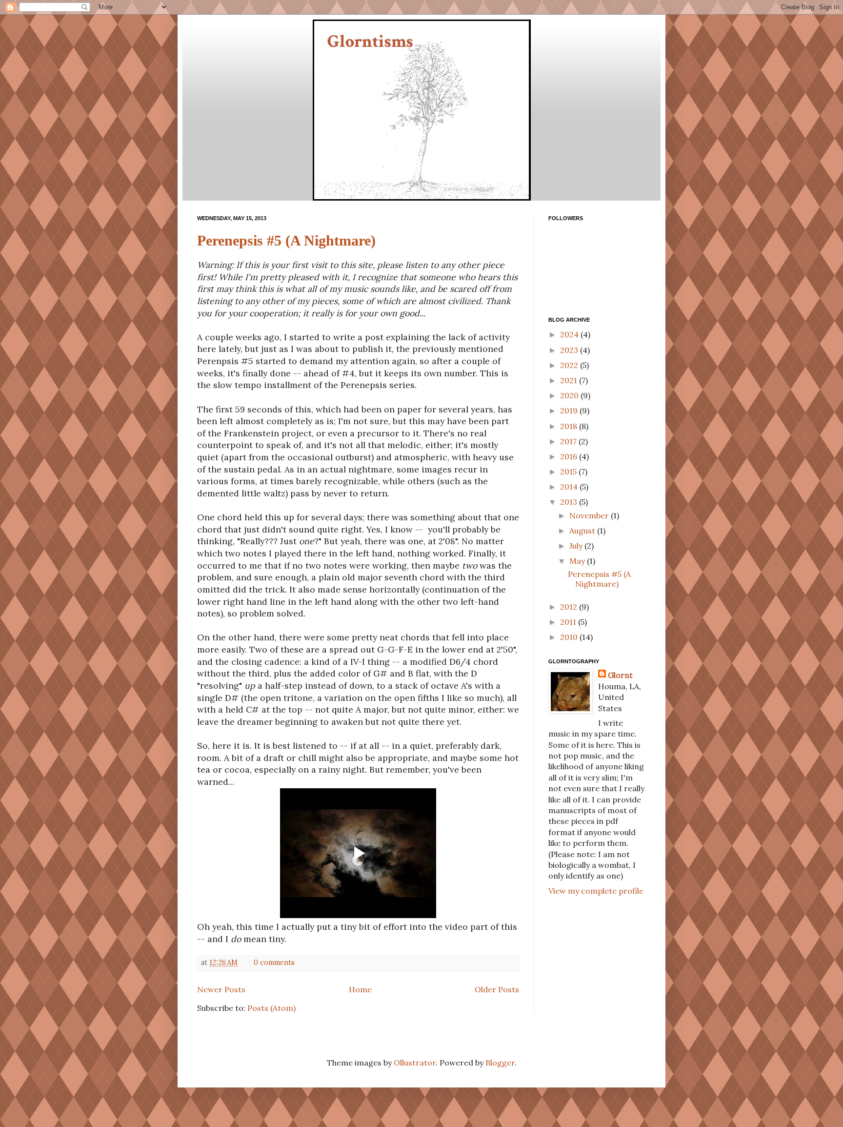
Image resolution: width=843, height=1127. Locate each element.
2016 (569, 456)
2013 (569, 502)
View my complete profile (595, 891)
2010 (570, 637)
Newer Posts (221, 989)
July (576, 546)
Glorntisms (370, 41)
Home (360, 989)
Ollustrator (415, 1062)
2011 (569, 622)
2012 (569, 607)
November (590, 515)
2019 (570, 410)
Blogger (500, 1062)
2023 (570, 350)
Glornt (620, 675)
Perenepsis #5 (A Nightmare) (286, 240)
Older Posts (497, 989)
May (578, 561)
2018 (569, 426)
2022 (570, 365)
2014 (570, 487)
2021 (569, 380)
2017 (569, 441)
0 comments (274, 962)
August (583, 530)
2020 (570, 395)
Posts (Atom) (271, 1008)
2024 (570, 334)
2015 (569, 471)
